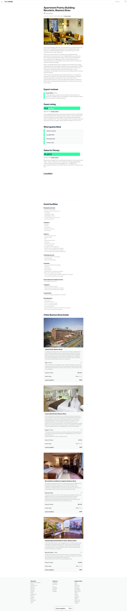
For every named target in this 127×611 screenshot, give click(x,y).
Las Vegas (77, 588)
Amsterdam (77, 590)
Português (33, 600)
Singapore (77, 601)
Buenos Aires (49, 13)
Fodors (47, 430)
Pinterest (54, 588)
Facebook (55, 584)
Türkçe (32, 595)
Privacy (32, 584)
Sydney (76, 603)
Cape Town (77, 600)
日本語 (32, 601)
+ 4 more (49, 362)
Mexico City (78, 591)
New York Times (49, 492)
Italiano (32, 591)
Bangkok (77, 597)
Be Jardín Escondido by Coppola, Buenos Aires (60, 481)
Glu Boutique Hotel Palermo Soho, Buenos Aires (61, 540)
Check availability (49, 380)
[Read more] (81, 362)
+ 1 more (51, 430)
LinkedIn (54, 591)
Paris (76, 582)
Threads (54, 587)
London (76, 595)
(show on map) (67, 16)
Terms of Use (33, 585)
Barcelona (77, 585)
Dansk (32, 598)
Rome (76, 594)
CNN (46, 362)
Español (32, 587)
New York (77, 587)
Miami (76, 584)
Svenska (32, 597)
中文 (31, 603)
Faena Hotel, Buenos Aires (53, 349)
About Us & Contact (35, 582)
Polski (31, 592)
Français (32, 590)
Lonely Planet (49, 93)
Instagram (55, 582)
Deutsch (32, 588)
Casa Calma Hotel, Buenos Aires (55, 414)
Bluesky (54, 590)
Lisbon (76, 592)
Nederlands (33, 594)
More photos (51, 43)
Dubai (76, 598)
